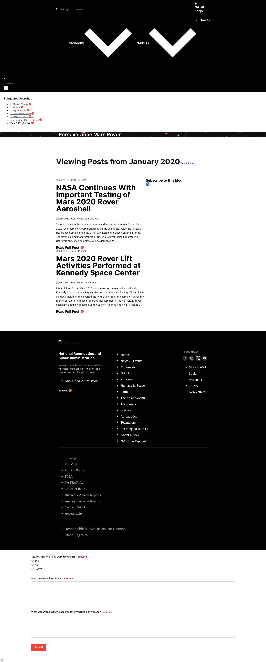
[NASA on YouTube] (204, 358)
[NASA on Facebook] (185, 358)
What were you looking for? (52, 578)
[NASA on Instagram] (191, 358)
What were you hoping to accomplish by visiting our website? (71, 612)
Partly (38, 568)
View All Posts (187, 163)
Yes (37, 560)
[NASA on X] (198, 358)
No (36, 564)
